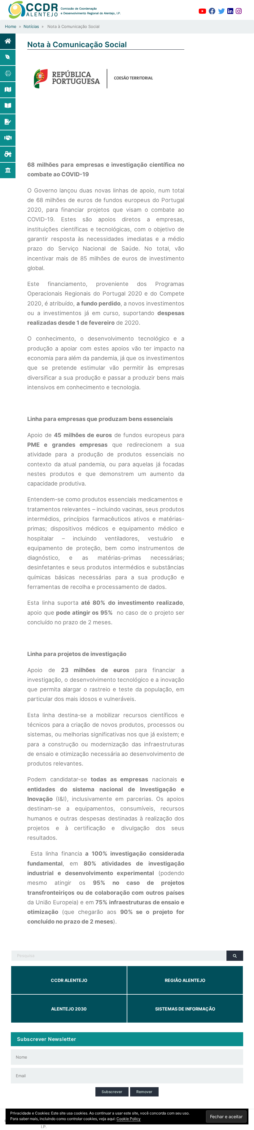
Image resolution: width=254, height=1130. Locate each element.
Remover (144, 1091)
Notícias (31, 26)
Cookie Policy (128, 1118)
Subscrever (112, 1091)
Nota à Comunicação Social (77, 44)
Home (10, 26)
